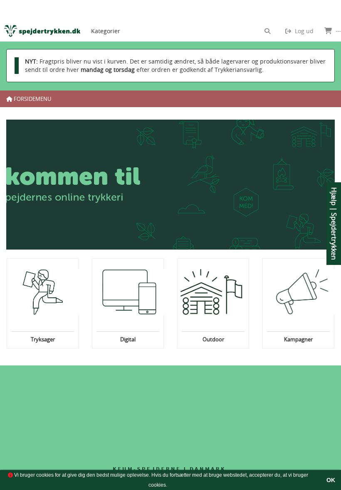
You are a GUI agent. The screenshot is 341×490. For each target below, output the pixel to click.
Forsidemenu (31, 99)
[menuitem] (106, 21)
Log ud (303, 31)
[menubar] (113, 21)
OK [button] (330, 480)
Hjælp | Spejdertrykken (334, 223)
